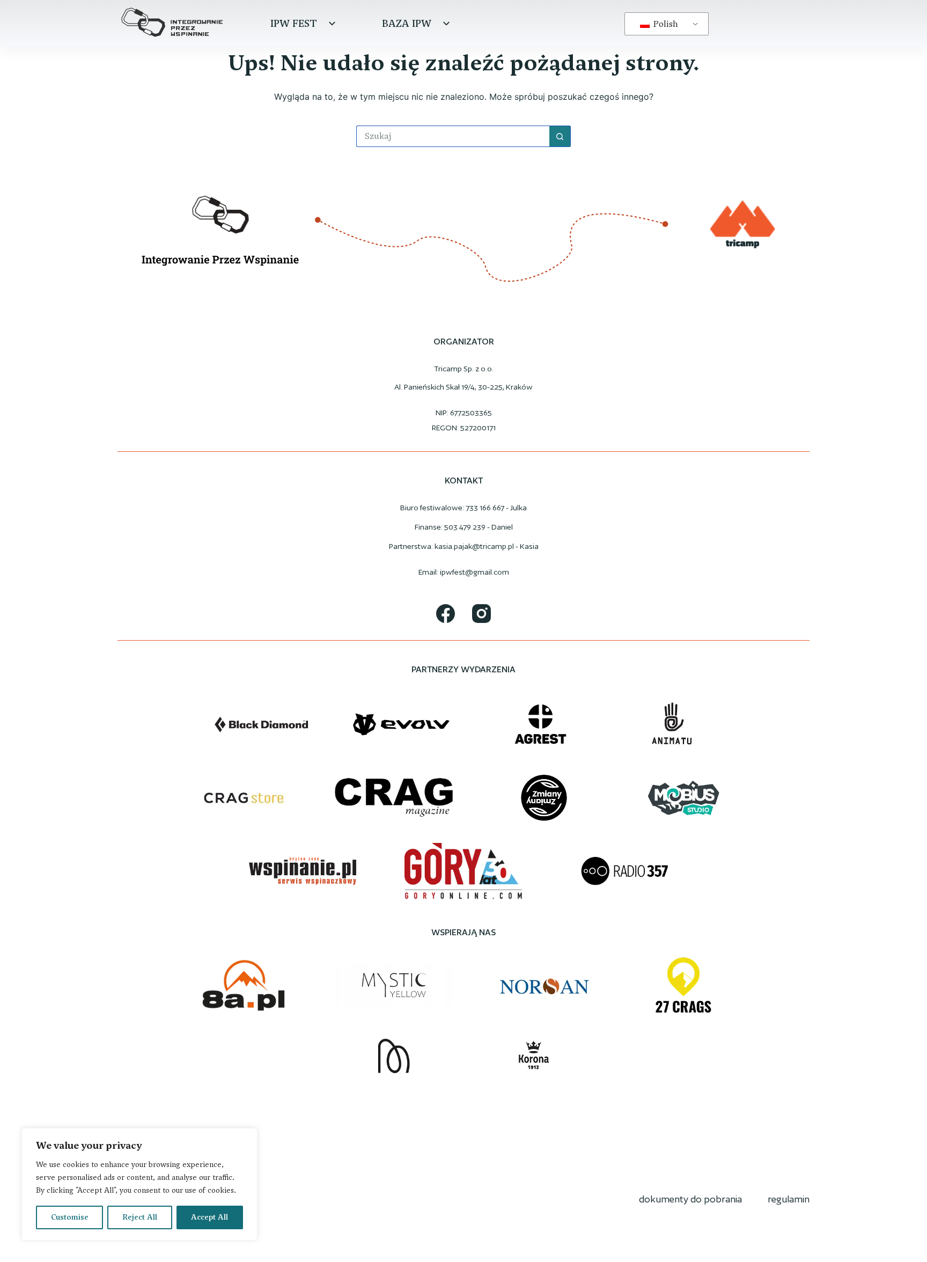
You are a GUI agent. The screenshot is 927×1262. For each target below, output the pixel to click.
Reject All (139, 1217)
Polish (664, 24)
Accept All (209, 1217)
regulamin (789, 1199)
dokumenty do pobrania (690, 1199)
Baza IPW (406, 23)
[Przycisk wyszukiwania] (560, 136)
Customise (70, 1217)
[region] (139, 1184)
